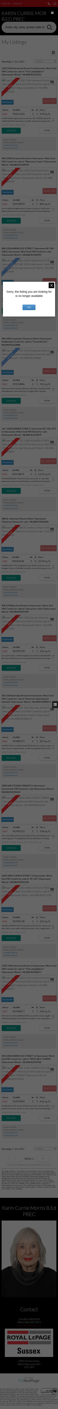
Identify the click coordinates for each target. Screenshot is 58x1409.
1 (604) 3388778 (10, 145)
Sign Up (17, 3)
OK (29, 307)
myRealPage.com (29, 1381)
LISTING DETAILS (11, 131)
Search (49, 27)
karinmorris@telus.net (29, 1325)
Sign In (6, 3)
